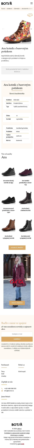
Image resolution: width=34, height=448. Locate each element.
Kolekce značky (17, 248)
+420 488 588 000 (10, 388)
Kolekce (9, 9)
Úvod (3, 9)
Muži (2, 374)
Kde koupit (22, 371)
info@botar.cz (9, 391)
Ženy (3, 371)
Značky (3, 376)
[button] (31, 29)
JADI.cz (19, 429)
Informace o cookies (17, 435)
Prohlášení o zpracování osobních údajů (17, 433)
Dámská (16, 9)
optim (20, 444)
